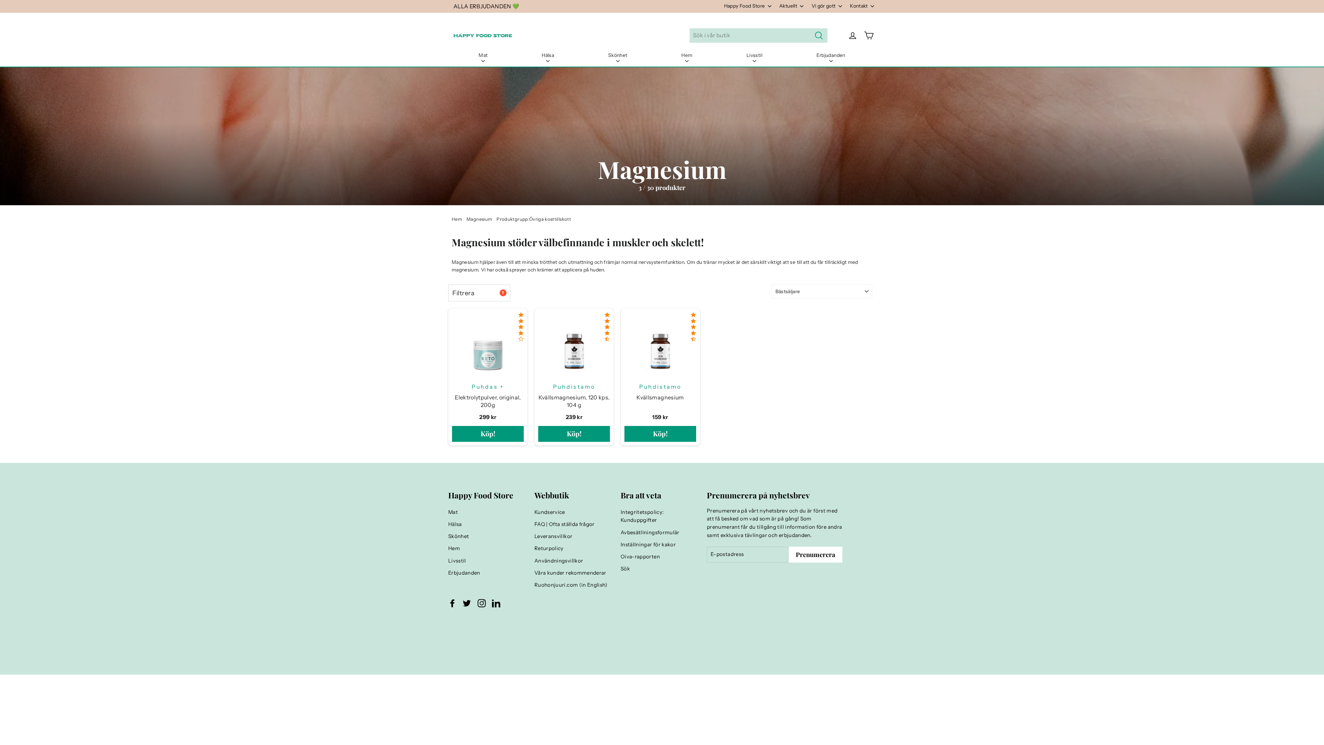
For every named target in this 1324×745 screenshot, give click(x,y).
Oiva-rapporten (640, 557)
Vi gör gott (824, 6)
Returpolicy (549, 548)
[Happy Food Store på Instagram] (482, 603)
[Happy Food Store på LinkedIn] (496, 603)
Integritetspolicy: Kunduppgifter (642, 516)
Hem (686, 55)
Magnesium (479, 219)
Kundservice (549, 512)
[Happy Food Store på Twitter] (467, 603)
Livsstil (754, 55)
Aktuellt (788, 6)
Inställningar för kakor (648, 545)
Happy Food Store (745, 6)
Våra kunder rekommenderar (570, 573)
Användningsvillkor (558, 561)
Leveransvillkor (553, 536)
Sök (625, 569)
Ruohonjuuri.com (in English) (571, 585)
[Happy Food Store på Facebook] (452, 603)
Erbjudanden (830, 55)
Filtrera (478, 293)
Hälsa (548, 55)
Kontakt (859, 6)
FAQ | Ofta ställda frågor (564, 524)
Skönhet (617, 55)
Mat (483, 55)
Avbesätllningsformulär (650, 532)
